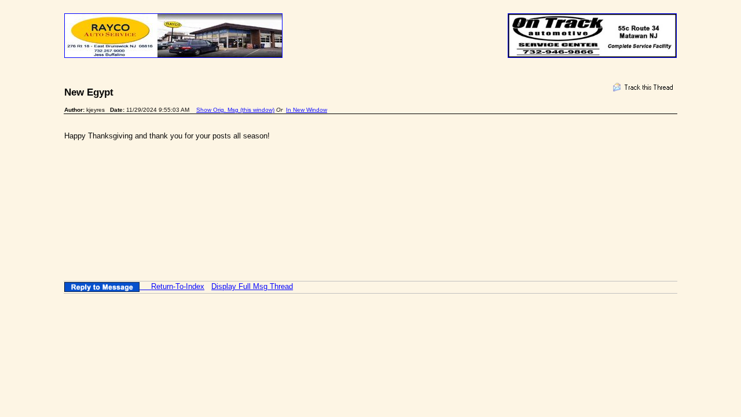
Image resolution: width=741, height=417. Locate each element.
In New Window (306, 110)
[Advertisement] (275, 191)
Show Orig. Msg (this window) (235, 110)
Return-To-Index (177, 286)
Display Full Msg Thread (252, 286)
